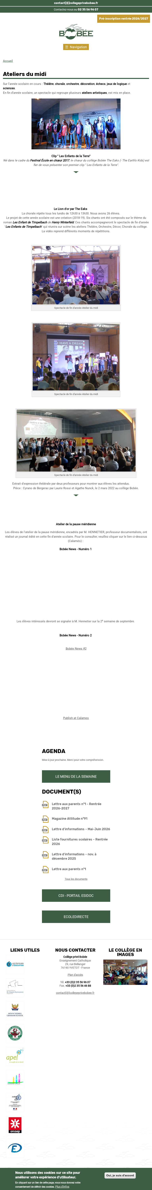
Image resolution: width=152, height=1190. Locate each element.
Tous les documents (76, 878)
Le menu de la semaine (76, 776)
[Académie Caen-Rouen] (15, 1110)
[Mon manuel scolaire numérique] (15, 972)
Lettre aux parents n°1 (69, 869)
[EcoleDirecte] (15, 1156)
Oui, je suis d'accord (120, 1175)
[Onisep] (15, 1133)
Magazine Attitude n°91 (69, 818)
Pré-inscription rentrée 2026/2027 (123, 18)
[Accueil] (76, 32)
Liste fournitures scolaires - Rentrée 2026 (80, 842)
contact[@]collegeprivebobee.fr (76, 3)
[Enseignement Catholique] (15, 1087)
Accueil (8, 61)
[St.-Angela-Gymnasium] (15, 995)
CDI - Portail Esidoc (76, 895)
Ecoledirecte (76, 917)
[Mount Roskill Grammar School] (15, 1018)
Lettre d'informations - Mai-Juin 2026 (81, 829)
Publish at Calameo (76, 718)
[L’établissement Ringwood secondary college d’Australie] (15, 1041)
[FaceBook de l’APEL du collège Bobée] (15, 1064)
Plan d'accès (75, 974)
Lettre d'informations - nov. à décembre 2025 (74, 856)
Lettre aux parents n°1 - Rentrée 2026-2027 (76, 806)
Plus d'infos (62, 1186)
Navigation (78, 47)
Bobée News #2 (76, 648)
